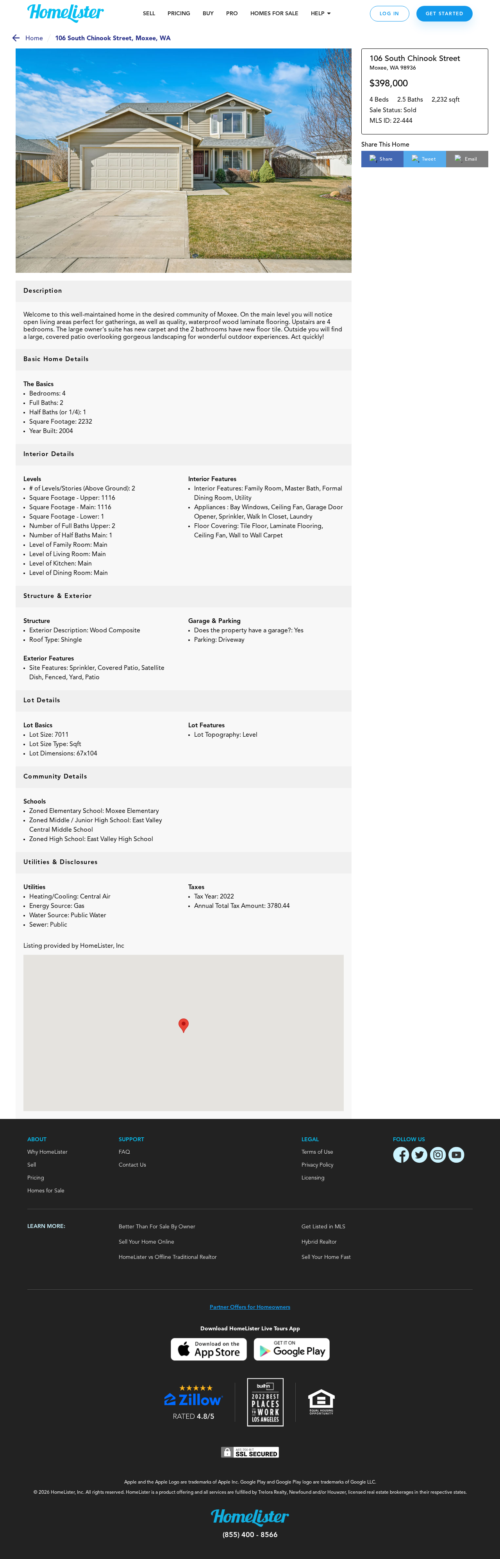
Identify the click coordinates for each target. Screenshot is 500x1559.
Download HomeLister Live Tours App (250, 1328)
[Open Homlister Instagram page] (438, 1156)
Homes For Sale (274, 13)
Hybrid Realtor (319, 1242)
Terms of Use (317, 1152)
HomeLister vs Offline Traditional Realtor (168, 1257)
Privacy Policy (317, 1165)
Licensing (313, 1178)
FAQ (124, 1152)
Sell (149, 13)
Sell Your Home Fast (326, 1257)
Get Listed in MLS (323, 1227)
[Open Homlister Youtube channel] (456, 1156)
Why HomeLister (47, 1152)
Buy (208, 13)
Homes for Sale (45, 1191)
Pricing (179, 13)
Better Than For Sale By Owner (157, 1227)
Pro (232, 13)
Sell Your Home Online (146, 1242)
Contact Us (132, 1165)
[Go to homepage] (65, 13)
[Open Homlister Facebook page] (401, 1156)
